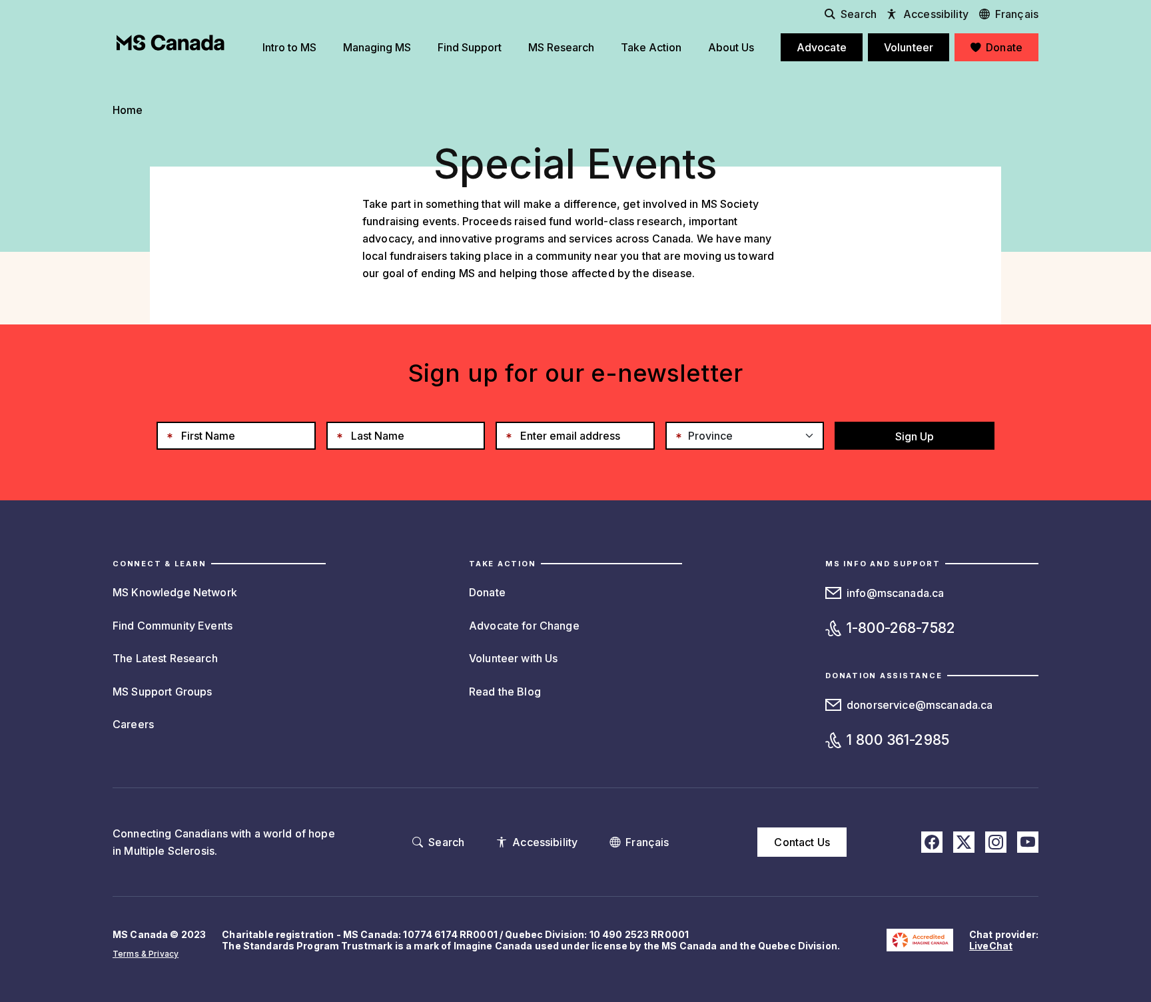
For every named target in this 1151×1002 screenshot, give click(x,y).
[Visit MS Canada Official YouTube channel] (1027, 842)
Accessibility (935, 14)
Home (128, 110)
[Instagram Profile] (995, 842)
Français (1016, 14)
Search (859, 14)
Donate (487, 592)
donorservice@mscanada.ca (919, 705)
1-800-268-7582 (901, 628)
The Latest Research (165, 658)
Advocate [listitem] (822, 47)
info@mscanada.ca (895, 593)
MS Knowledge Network (175, 592)
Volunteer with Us (513, 658)
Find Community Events (172, 625)
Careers (133, 724)
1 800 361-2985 (898, 740)
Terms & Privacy (146, 954)
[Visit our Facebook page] (932, 842)
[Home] (170, 43)
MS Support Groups (162, 691)
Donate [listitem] (1004, 47)
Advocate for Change (524, 625)
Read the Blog (505, 691)
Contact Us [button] (801, 842)
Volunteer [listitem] (908, 47)
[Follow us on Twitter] (963, 842)
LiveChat (990, 945)
